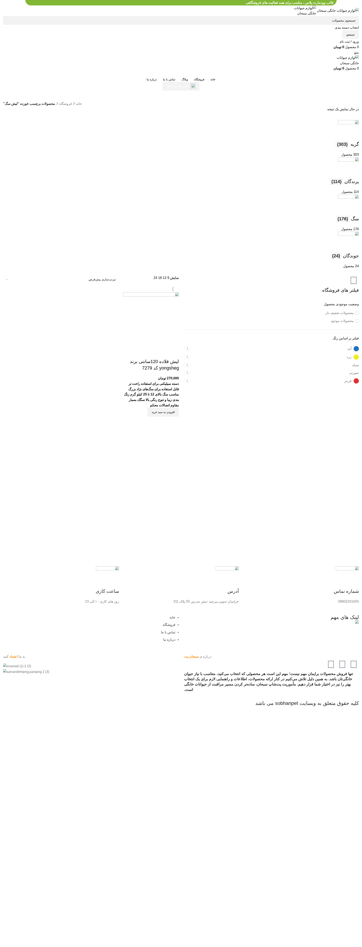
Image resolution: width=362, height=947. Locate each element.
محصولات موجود (342, 321)
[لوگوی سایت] (337, 10)
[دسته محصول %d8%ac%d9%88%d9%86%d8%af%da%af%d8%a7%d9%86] (181, 194)
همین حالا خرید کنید (178, 86)
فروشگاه (65, 103)
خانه (79, 103)
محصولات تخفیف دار (339, 313)
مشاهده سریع (173, 422)
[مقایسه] (173, 353)
